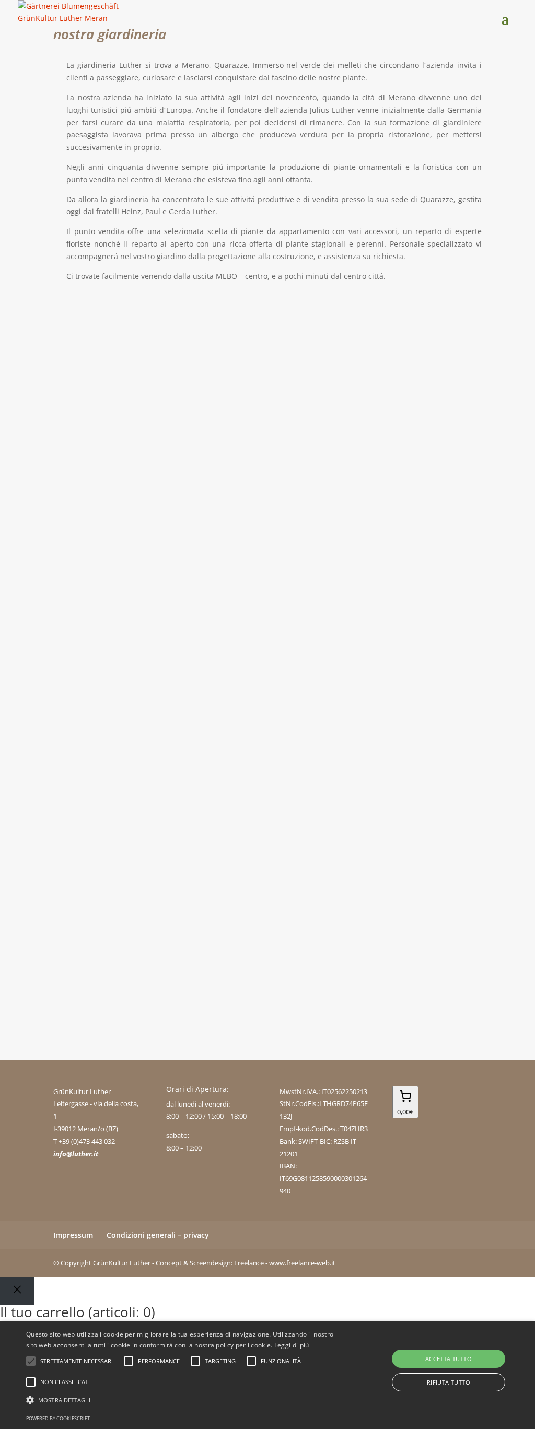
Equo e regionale (105, 830)
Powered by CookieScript (58, 1418)
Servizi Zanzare (102, 602)
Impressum (73, 1235)
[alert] (267, 1375)
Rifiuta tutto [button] (448, 1382)
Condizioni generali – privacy (158, 1235)
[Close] (17, 1291)
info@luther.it (75, 1153)
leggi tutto (81, 397)
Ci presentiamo (101, 338)
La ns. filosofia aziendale (123, 944)
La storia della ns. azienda (126, 470)
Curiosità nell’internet (119, 715)
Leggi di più (291, 1345)
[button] (183, 1400)
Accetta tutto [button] (448, 1359)
